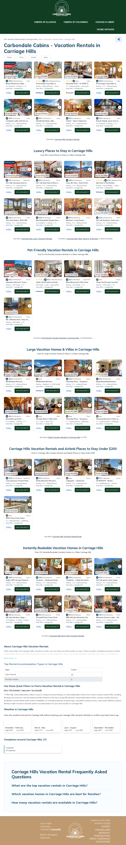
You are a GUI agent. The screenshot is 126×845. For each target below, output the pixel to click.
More (46, 57)
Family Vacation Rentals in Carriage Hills (64, 437)
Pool (6, 690)
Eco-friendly (37, 690)
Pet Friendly (14, 690)
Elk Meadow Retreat (44, 382)
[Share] (118, 39)
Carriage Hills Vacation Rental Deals (67, 536)
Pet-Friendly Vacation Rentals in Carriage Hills (60, 338)
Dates (9, 57)
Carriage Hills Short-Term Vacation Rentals (67, 636)
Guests (33, 57)
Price (21, 57)
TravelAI (56, 829)
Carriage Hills (18, 88)
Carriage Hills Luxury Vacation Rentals (37, 239)
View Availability (22, 93)
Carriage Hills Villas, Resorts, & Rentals (82, 239)
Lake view (26, 690)
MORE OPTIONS (105, 29)
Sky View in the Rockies (105, 183)
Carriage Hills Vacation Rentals (67, 139)
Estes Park (9, 88)
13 (72, 674)
